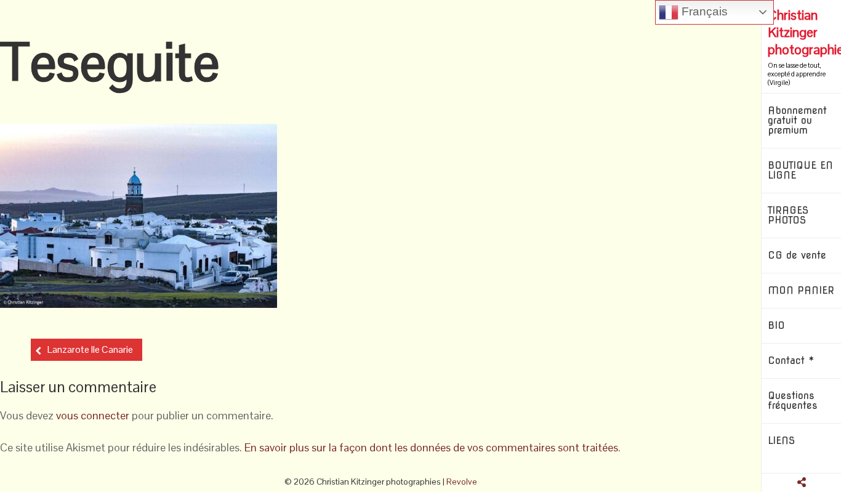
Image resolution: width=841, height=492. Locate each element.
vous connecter (92, 415)
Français (703, 11)
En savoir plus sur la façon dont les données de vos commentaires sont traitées (431, 447)
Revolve (461, 481)
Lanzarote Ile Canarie (90, 349)
